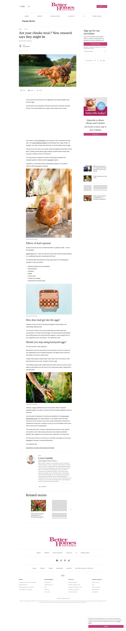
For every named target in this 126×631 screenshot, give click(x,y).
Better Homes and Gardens (26, 587)
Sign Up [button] (101, 6)
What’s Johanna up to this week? (100, 177)
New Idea (46, 589)
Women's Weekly (72, 582)
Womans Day (47, 582)
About (35, 568)
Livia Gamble (26, 46)
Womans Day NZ (48, 584)
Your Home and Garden (25, 589)
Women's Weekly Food (74, 584)
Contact (69, 568)
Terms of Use (91, 48)
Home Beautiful (23, 584)
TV (83, 16)
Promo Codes (97, 16)
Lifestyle (71, 16)
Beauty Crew (95, 589)
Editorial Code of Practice (84, 568)
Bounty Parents (72, 592)
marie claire (95, 582)
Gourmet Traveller (73, 589)
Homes (27, 16)
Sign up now (95, 44)
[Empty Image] (88, 188)
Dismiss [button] (106, 626)
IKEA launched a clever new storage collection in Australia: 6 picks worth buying (99, 169)
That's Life (47, 592)
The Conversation (40, 140)
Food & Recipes (55, 16)
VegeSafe (50, 160)
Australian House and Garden (27, 582)
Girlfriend (95, 592)
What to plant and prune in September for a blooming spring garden (37, 515)
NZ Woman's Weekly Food (75, 587)
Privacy (42, 568)
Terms (51, 568)
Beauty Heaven (96, 587)
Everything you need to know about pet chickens (40, 448)
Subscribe (59, 568)
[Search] (28, 6)
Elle (93, 584)
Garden (39, 16)
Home (20, 29)
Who (45, 587)
